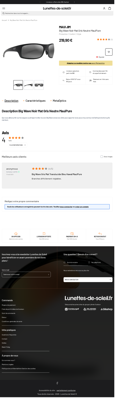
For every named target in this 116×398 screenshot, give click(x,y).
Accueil (4, 20)
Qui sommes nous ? (8, 360)
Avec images (108, 157)
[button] (104, 39)
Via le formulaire (72, 262)
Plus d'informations (16, 145)
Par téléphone (96, 262)
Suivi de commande (8, 313)
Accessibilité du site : (57, 390)
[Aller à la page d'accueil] (57, 8)
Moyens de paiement (9, 305)
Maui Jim (65, 27)
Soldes (4, 343)
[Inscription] (48, 274)
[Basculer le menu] (3, 8)
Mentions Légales (7, 364)
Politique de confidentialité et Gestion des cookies (19, 368)
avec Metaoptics (86, 63)
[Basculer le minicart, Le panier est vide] (109, 8)
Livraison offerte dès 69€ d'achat (57, 2)
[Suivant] (74, 2)
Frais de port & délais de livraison (13, 309)
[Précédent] (40, 2)
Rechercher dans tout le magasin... (17, 13)
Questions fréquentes (9, 335)
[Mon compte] (104, 8)
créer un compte (82, 207)
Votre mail (5, 270)
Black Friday (6, 347)
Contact (4, 339)
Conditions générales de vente (12, 321)
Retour (4, 317)
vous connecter (66, 207)
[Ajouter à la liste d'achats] (108, 52)
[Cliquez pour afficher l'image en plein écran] (28, 50)
